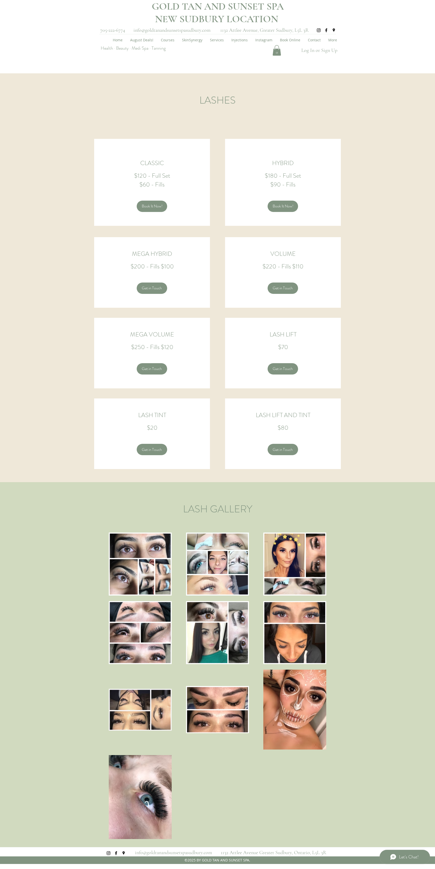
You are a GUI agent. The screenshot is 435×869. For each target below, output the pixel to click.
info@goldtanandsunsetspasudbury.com (171, 30)
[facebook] (326, 30)
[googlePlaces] (333, 30)
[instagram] (318, 30)
